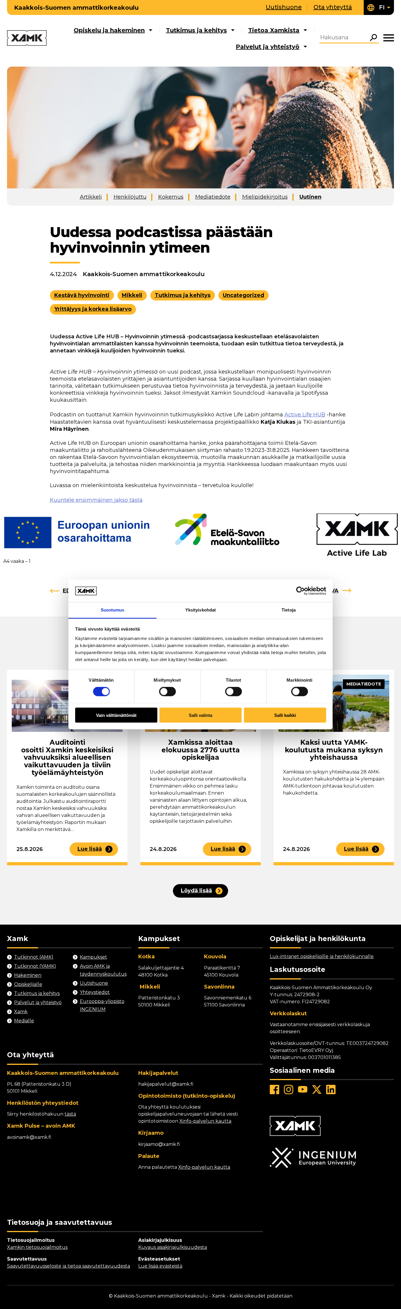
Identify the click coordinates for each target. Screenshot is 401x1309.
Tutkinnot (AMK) (33, 957)
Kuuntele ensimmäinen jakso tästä (96, 500)
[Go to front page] (27, 38)
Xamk (21, 1011)
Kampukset (93, 957)
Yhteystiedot (95, 992)
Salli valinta (200, 714)
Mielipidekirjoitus (265, 197)
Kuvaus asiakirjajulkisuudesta (172, 1247)
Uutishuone (284, 7)
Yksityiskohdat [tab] (200, 609)
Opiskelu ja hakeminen (109, 30)
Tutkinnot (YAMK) (35, 966)
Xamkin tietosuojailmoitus (37, 1247)
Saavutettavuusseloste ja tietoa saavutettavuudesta (68, 1266)
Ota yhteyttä (333, 7)
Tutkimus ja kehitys (196, 30)
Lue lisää (89, 849)
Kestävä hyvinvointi (81, 295)
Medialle (24, 1020)
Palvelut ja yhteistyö (267, 46)
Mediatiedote (212, 197)
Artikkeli (91, 197)
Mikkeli (132, 295)
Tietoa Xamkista (273, 30)
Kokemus (170, 197)
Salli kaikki (285, 714)
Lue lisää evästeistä (160, 1266)
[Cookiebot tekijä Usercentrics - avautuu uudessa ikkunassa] (300, 590)
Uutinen (310, 197)
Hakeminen (27, 975)
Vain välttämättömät (116, 714)
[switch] (167, 691)
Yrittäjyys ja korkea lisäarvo (93, 309)
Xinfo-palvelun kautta (205, 1121)
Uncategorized (243, 295)
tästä (70, 1114)
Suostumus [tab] (112, 609)
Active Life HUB (304, 414)
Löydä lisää (196, 890)
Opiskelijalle (28, 984)
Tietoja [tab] (289, 609)
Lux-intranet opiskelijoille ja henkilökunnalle (322, 956)
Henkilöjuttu (130, 197)
